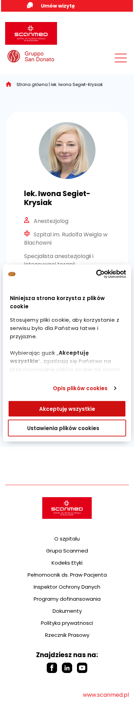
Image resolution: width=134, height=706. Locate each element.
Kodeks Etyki (67, 562)
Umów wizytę (58, 5)
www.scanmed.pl (106, 695)
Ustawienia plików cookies (63, 428)
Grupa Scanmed (67, 550)
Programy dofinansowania (67, 598)
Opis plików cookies (80, 388)
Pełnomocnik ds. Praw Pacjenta (67, 574)
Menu (105, 59)
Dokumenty (67, 610)
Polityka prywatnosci (67, 623)
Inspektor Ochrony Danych (67, 586)
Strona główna (32, 84)
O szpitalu (67, 538)
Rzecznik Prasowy (67, 635)
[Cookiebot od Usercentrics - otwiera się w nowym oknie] (96, 274)
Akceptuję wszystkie (67, 408)
